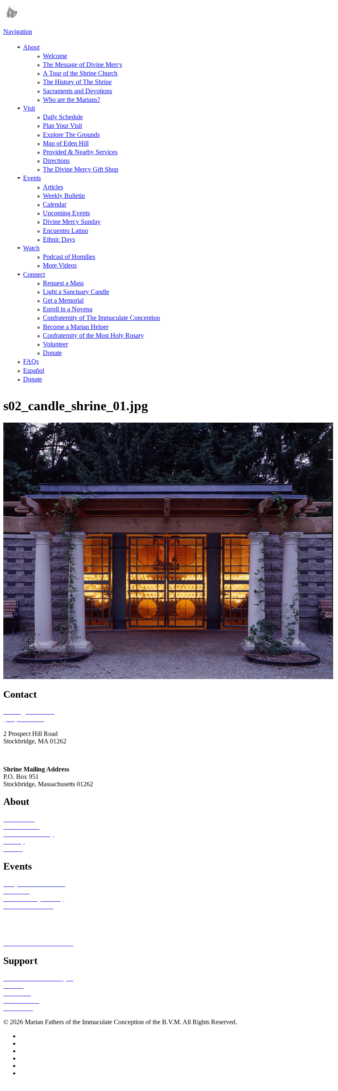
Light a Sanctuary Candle (76, 291)
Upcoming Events (66, 212)
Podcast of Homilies (69, 256)
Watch (31, 248)
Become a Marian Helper (75, 326)
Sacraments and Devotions (77, 90)
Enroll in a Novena (67, 309)
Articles (53, 186)
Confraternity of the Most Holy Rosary (93, 335)
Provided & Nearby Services (80, 151)
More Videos (60, 265)
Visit (29, 108)
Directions (56, 160)
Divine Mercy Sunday (72, 221)
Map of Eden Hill (66, 143)
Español (33, 370)
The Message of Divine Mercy (82, 64)
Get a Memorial (63, 300)
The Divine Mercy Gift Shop (80, 169)
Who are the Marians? (71, 99)
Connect (34, 274)
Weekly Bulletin (64, 195)
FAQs (31, 361)
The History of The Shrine (77, 81)
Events (32, 177)
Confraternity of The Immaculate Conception (101, 317)
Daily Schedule (63, 116)
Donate (52, 352)
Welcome (55, 55)
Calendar (54, 204)
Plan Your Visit (62, 125)
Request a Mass (63, 283)
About (31, 47)
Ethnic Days (59, 239)
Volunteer (55, 344)
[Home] (10, 15)
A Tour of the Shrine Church (80, 73)
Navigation (17, 31)
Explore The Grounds (71, 134)
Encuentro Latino (65, 230)
